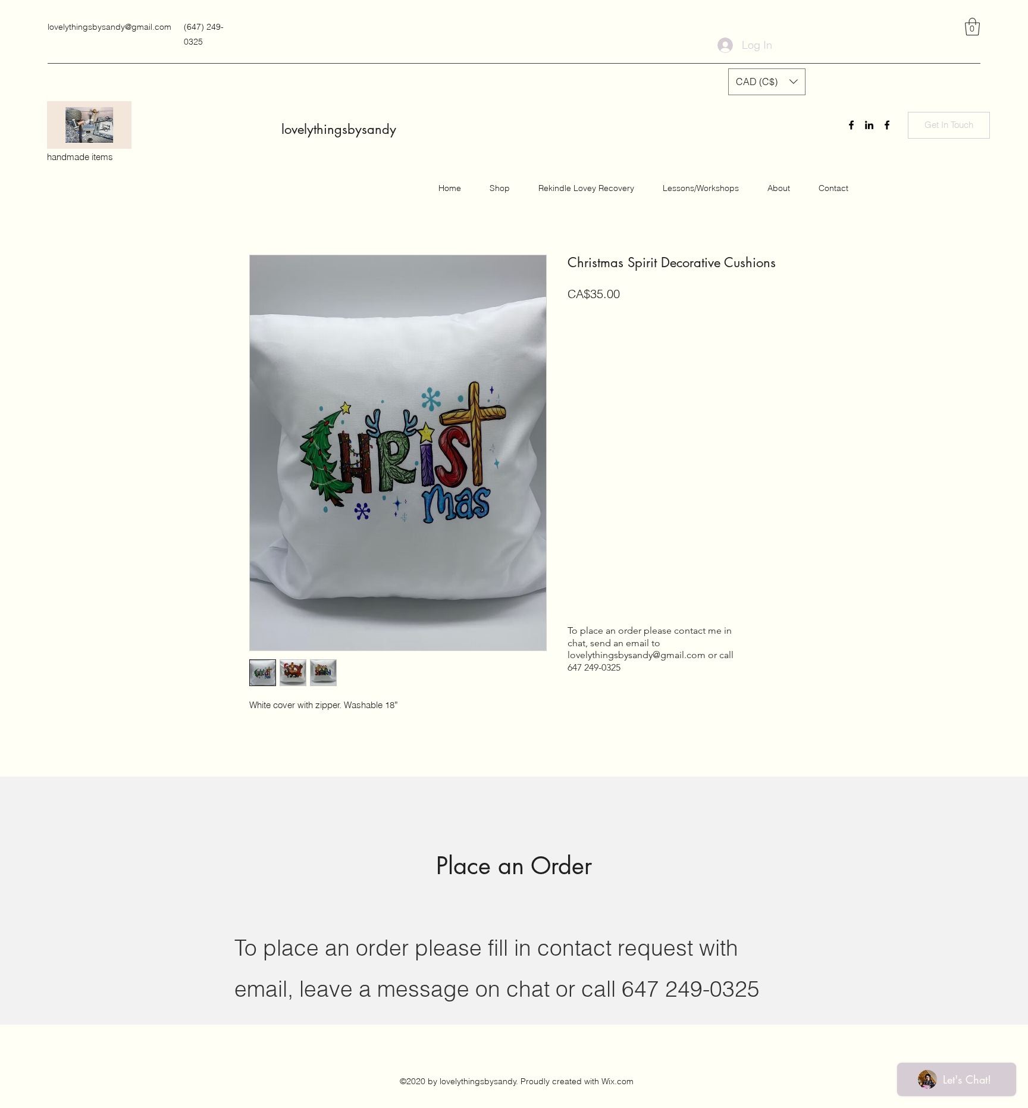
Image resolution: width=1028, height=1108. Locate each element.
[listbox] (767, 81)
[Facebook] (851, 125)
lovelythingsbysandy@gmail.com (109, 26)
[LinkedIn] (869, 125)
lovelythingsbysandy (338, 129)
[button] (972, 27)
